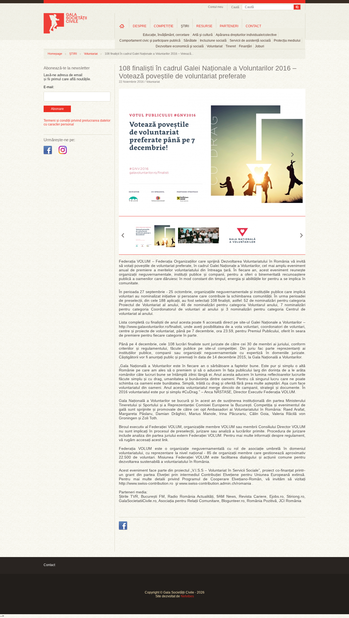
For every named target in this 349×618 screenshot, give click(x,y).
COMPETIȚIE (163, 26)
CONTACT (253, 26)
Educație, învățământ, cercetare (166, 35)
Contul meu (215, 6)
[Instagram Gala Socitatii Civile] (63, 154)
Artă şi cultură (202, 35)
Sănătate (190, 40)
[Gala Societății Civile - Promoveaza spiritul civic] (65, 32)
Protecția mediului (287, 40)
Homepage (55, 53)
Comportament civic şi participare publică (149, 40)
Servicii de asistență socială (250, 40)
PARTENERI (229, 26)
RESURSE (204, 26)
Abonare (57, 109)
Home (121, 26)
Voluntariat (214, 46)
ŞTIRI (185, 26)
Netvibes (187, 596)
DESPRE (139, 26)
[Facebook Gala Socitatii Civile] (48, 154)
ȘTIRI (73, 53)
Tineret (230, 46)
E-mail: (49, 87)
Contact (49, 565)
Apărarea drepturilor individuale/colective (246, 35)
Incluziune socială (213, 40)
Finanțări (245, 46)
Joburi (259, 46)
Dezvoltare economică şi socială (180, 46)
